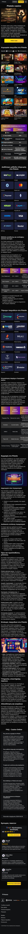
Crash (16, 51)
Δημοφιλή (3, 51)
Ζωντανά (10, 51)
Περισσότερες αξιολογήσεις (14, 883)
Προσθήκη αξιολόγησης (14, 835)
